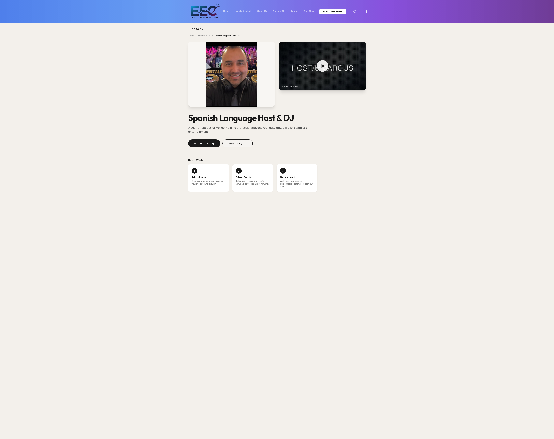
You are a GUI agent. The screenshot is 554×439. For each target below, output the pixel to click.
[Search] (355, 11)
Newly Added (243, 11)
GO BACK (197, 29)
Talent (294, 11)
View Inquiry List (238, 143)
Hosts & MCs (204, 35)
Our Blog (309, 11)
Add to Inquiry (206, 143)
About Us (261, 11)
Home (226, 11)
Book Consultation (333, 11)
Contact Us (279, 11)
